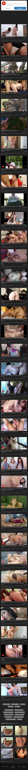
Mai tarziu (8, 8)
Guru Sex (14, 723)
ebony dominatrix (19, 710)
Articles (3, 766)
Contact (19, 766)
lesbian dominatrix (8, 714)
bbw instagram (15, 704)
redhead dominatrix (18, 717)
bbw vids (23, 704)
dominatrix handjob (8, 712)
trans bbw (17, 706)
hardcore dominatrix (19, 712)
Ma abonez (20, 8)
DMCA (7, 766)
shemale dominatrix (11, 719)
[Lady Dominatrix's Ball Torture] (14, 30)
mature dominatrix (19, 714)
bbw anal (19, 719)
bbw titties (10, 706)
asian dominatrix (9, 710)
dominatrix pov (8, 717)
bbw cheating (6, 704)
